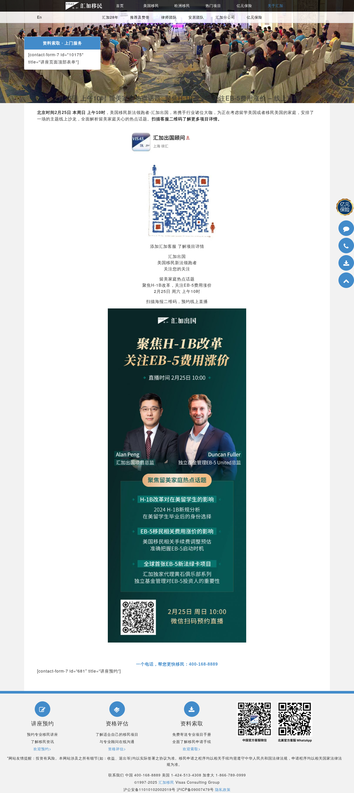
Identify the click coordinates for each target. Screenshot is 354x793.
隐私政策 (223, 789)
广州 (321, 266)
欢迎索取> (192, 748)
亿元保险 (244, 6)
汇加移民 (166, 782)
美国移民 (151, 6)
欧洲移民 (182, 6)
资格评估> (117, 748)
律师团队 (169, 17)
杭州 (321, 281)
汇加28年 (110, 17)
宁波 (321, 288)
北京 (321, 259)
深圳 (321, 274)
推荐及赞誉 (140, 17)
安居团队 (196, 17)
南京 (321, 295)
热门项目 (213, 6)
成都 (321, 310)
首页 (120, 6)
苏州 (321, 303)
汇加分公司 (225, 17)
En (39, 17)
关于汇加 (275, 6)
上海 (321, 252)
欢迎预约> (42, 748)
